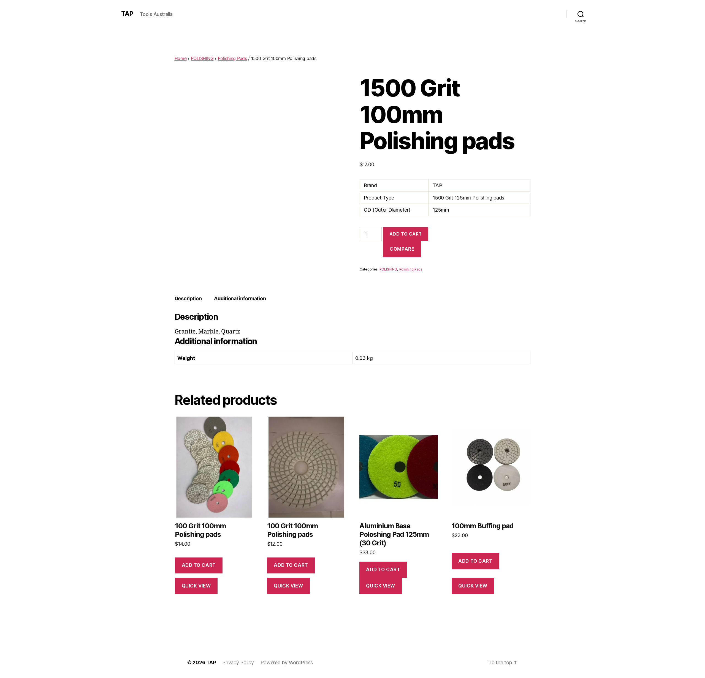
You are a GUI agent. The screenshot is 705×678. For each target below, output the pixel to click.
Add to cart (405, 234)
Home (181, 58)
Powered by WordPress (287, 662)
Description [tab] (188, 298)
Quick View (196, 586)
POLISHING (202, 58)
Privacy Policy (238, 662)
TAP (127, 13)
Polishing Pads (232, 58)
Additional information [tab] (240, 298)
